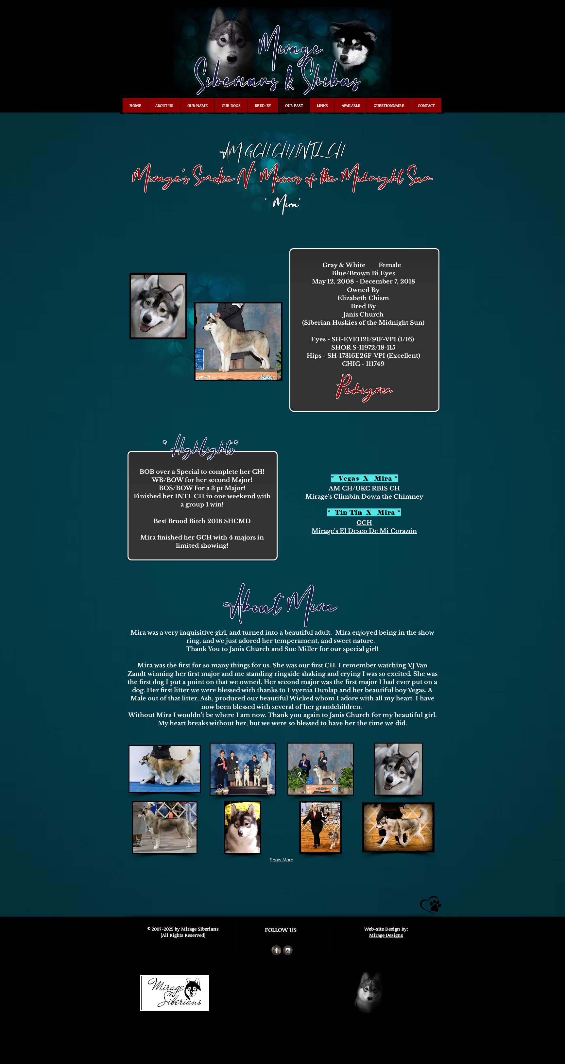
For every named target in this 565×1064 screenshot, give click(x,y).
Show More (281, 860)
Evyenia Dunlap (312, 690)
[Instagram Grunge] (288, 950)
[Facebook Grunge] (276, 950)
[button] (164, 769)
